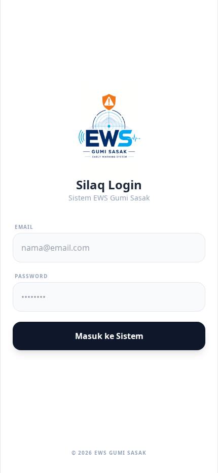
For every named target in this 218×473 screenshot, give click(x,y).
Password (31, 276)
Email (24, 226)
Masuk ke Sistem (109, 336)
